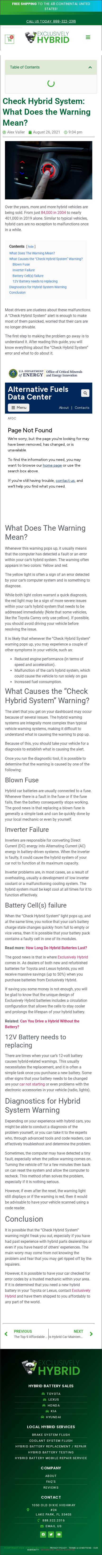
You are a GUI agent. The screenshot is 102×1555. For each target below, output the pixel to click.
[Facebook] (43, 1534)
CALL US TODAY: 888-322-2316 (51, 21)
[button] (90, 67)
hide (31, 246)
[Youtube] (59, 1534)
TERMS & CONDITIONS (80, 1548)
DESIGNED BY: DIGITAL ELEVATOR (58, 1550)
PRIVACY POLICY (58, 1548)
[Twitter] (51, 1534)
